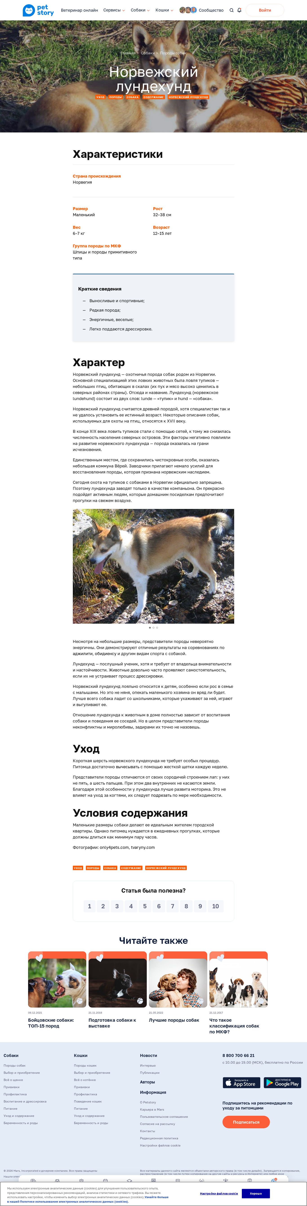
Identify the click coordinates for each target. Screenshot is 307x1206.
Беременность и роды (21, 1123)
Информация (153, 1092)
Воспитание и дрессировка (25, 1101)
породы (115, 97)
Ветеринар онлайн (79, 10)
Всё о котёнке (85, 1080)
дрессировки (149, 675)
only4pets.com (114, 847)
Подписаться (246, 1122)
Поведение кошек (88, 1101)
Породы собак (15, 1065)
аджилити (83, 653)
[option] (153, 566)
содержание (154, 97)
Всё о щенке (13, 1080)
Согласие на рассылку (157, 1124)
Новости (148, 1055)
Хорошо (256, 1193)
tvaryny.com (143, 847)
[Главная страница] (38, 16)
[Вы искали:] (231, 10)
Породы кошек (85, 1065)
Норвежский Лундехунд (188, 97)
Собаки (11, 1055)
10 (215, 906)
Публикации (150, 1072)
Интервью (148, 1065)
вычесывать (127, 766)
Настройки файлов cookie (219, 1193)
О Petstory (148, 1102)
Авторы (147, 1081)
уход (100, 97)
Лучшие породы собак (174, 1020)
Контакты (147, 1131)
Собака (133, 97)
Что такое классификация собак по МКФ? (234, 1025)
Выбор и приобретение (22, 1072)
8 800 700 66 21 (238, 1055)
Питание (10, 1108)
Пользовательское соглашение (164, 1116)
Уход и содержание (19, 1116)
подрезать (161, 795)
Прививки (12, 1087)
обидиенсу (105, 653)
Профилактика (15, 1094)
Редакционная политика (159, 1138)
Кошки (80, 1055)
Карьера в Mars (152, 1109)
